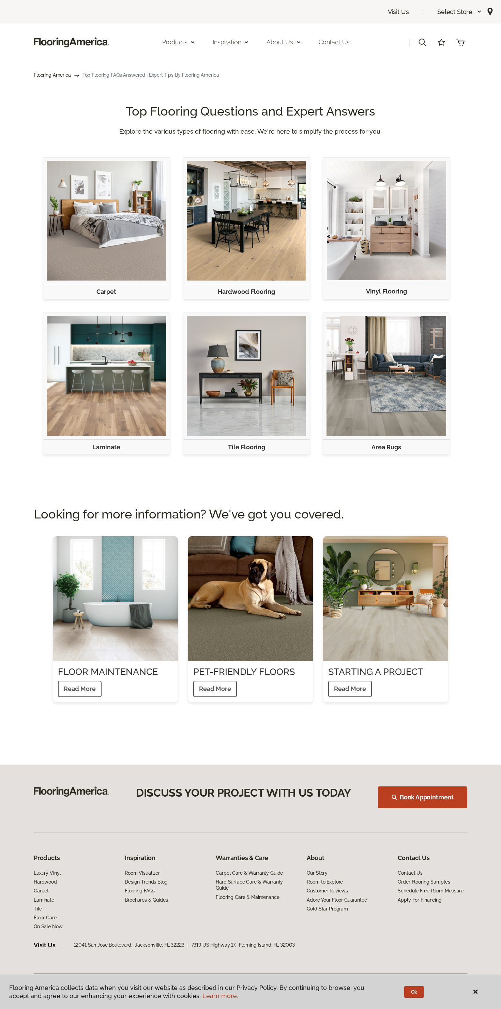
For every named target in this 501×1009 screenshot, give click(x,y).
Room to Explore (325, 882)
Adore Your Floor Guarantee (337, 900)
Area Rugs (386, 447)
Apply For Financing (419, 900)
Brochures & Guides (146, 900)
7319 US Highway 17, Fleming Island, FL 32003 (243, 945)
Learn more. (220, 995)
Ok (414, 992)
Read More (80, 688)
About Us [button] (280, 42)
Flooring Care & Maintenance (247, 897)
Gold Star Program (327, 909)
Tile (38, 909)
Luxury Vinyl (47, 873)
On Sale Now (48, 926)
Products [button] (174, 42)
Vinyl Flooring (386, 291)
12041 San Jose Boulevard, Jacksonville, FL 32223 (129, 945)
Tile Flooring (246, 447)
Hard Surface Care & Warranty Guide (249, 885)
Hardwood (45, 882)
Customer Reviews (327, 890)
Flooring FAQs (140, 890)
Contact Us (334, 42)
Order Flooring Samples (424, 882)
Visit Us (398, 11)
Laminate (106, 447)
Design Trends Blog (146, 882)
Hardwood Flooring (246, 291)
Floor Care (45, 917)
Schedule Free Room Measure (430, 890)
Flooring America (52, 75)
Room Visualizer (142, 873)
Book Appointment (427, 797)
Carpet (106, 291)
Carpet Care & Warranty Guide (249, 873)
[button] (459, 12)
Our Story (317, 873)
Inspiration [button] (227, 42)
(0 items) (460, 42)
